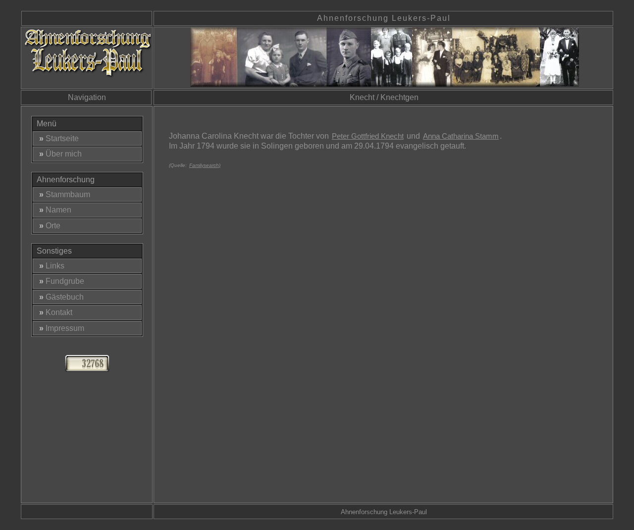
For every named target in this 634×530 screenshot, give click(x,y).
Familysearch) (204, 165)
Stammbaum (64, 194)
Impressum (61, 328)
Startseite (59, 138)
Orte (49, 225)
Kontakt (55, 312)
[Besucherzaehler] (87, 369)
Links (51, 266)
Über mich (60, 154)
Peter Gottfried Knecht (368, 136)
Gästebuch (61, 297)
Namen (55, 210)
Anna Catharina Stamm (461, 136)
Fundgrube (61, 281)
